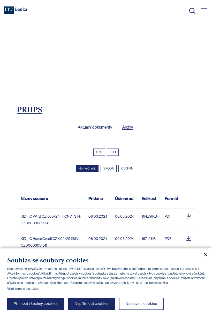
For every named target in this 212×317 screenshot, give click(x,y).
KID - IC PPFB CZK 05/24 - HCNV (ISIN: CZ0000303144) (51, 219)
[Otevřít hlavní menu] (203, 10)
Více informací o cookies (23, 289)
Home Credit (87, 168)
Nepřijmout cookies (92, 303)
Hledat (192, 11)
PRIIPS (29, 109)
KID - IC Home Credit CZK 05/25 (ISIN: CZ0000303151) (50, 242)
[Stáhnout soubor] (188, 215)
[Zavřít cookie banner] (204, 255)
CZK (99, 152)
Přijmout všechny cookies (36, 303)
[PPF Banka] (15, 10)
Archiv (127, 127)
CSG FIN (127, 168)
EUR (113, 152)
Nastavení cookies (141, 303)
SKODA (108, 168)
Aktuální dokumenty (95, 127)
